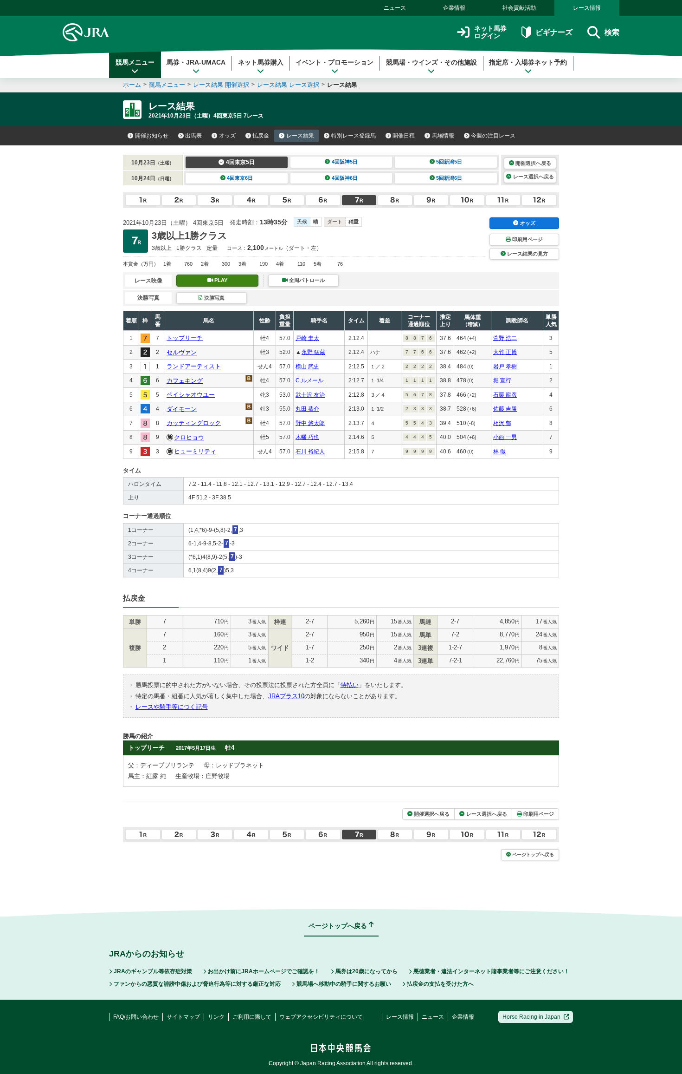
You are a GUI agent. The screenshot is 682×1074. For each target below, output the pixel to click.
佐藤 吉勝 (505, 409)
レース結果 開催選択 (221, 84)
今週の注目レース (493, 135)
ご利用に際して (251, 1017)
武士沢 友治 (310, 395)
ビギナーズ (553, 32)
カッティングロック (194, 422)
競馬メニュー (135, 62)
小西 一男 (505, 437)
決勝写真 (214, 298)
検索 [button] (612, 32)
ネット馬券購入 (260, 62)
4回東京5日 (240, 162)
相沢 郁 (502, 423)
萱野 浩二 (505, 338)
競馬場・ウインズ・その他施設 (431, 62)
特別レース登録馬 (353, 135)
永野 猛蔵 (313, 352)
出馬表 (193, 135)
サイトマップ (183, 1017)
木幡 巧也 (307, 437)
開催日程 (403, 135)
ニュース (395, 8)
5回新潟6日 (449, 178)
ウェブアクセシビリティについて (321, 1017)
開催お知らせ (151, 135)
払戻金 (260, 135)
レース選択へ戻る (533, 176)
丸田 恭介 (307, 409)
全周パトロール (307, 280)
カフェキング (185, 380)
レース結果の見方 (527, 253)
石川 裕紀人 (310, 451)
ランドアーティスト (194, 366)
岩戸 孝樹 (505, 366)
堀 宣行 (502, 380)
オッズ (227, 135)
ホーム (132, 84)
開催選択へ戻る (533, 163)
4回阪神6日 (345, 178)
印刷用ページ (527, 239)
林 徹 (499, 451)
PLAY (220, 280)
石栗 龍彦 (505, 395)
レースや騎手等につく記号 (171, 706)
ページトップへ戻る (533, 854)
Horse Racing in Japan (531, 1017)
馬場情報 (443, 135)
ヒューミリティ (195, 451)
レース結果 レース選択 (288, 84)
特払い (350, 684)
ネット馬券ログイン (490, 32)
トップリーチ (185, 337)
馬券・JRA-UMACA (196, 62)
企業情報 (454, 8)
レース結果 (300, 135)
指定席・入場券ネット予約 (528, 62)
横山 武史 (307, 366)
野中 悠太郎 (310, 423)
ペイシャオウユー (191, 394)
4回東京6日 (240, 178)
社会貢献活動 (519, 8)
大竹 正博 (505, 352)
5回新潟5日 (449, 161)
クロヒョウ (189, 437)
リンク (216, 1017)
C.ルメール (309, 380)
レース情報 (587, 8)
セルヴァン (182, 352)
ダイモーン (182, 409)
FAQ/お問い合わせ (136, 1017)
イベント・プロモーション (334, 62)
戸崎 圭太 (307, 338)
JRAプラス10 (286, 696)
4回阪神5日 (345, 161)
